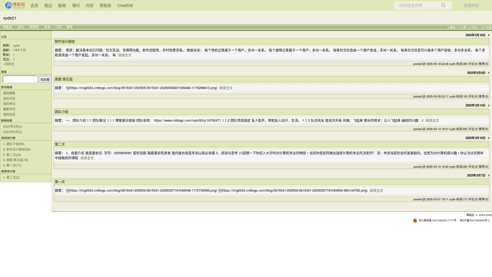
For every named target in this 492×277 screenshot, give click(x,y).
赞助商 (105, 5)
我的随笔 (9, 93)
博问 (76, 5)
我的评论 (9, 98)
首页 (21, 27)
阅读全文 (124, 54)
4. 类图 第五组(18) (15, 159)
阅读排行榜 (8, 138)
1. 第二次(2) (11, 177)
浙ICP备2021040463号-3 (474, 220)
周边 (48, 5)
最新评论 (9, 109)
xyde (16, 45)
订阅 (58, 27)
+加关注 (8, 64)
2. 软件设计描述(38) (16, 149)
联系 (47, 27)
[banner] (13, 5)
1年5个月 (19, 50)
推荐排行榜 (8, 171)
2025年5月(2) (12, 126)
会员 (34, 5)
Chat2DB (125, 5)
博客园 (7, 27)
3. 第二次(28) (12, 154)
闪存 (90, 5)
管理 (69, 27)
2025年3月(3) (12, 132)
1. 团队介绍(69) (13, 144)
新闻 (62, 5)
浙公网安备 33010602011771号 (437, 220)
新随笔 (34, 27)
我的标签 (9, 114)
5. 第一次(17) (12, 165)
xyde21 (9, 18)
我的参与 (9, 103)
